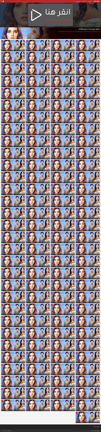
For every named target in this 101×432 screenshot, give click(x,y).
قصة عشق (89, 1)
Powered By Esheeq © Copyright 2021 (6, 430)
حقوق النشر (98, 426)
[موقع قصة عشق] (97, 1)
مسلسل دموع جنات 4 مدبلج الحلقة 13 (89, 29)
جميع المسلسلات (78, 1)
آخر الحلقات (84, 1)
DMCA (94, 426)
